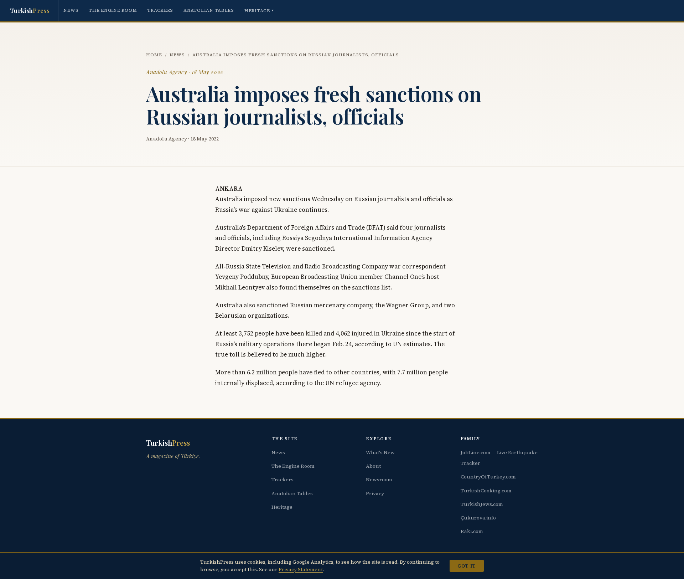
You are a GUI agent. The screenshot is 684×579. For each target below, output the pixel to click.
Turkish (30, 10)
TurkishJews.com (482, 504)
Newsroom (379, 479)
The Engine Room (113, 10)
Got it (466, 566)
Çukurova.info (478, 517)
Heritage (259, 10)
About (373, 466)
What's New (380, 452)
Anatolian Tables (208, 10)
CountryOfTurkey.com (488, 476)
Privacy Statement (301, 569)
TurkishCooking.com (486, 490)
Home (154, 55)
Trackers (160, 10)
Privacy (375, 493)
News (70, 10)
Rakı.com (472, 531)
